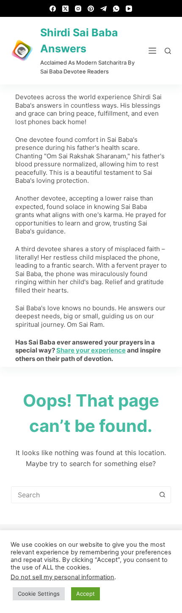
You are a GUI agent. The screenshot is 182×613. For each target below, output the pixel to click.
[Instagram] (78, 8)
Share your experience (91, 350)
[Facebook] (53, 8)
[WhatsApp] (116, 8)
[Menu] (152, 50)
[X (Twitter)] (65, 8)
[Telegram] (103, 8)
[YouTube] (129, 8)
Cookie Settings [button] (39, 593)
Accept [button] (85, 593)
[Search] (168, 51)
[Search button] (162, 494)
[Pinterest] (91, 8)
